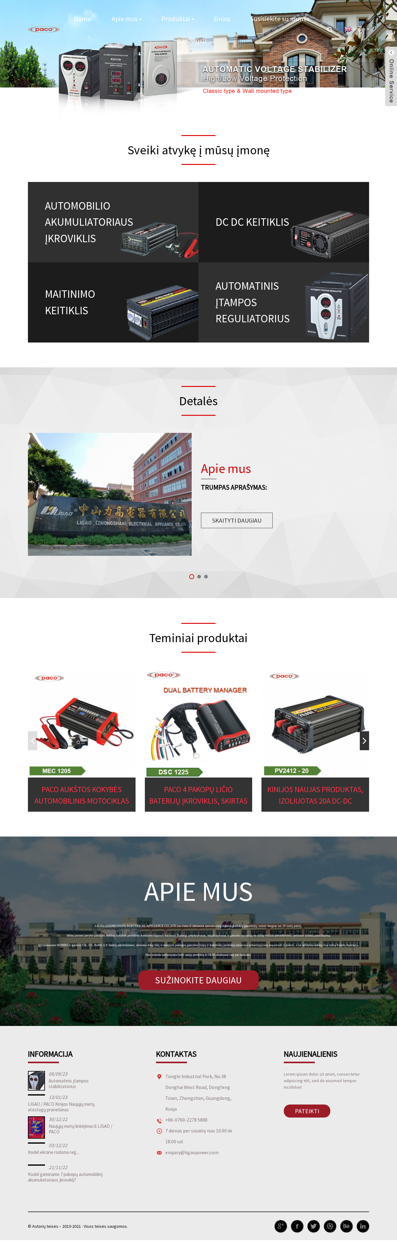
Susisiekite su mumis (280, 18)
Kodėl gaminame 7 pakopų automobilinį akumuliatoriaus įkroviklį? (65, 1177)
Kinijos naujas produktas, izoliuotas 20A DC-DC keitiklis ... (315, 795)
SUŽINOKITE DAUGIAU (198, 980)
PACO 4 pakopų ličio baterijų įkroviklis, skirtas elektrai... (198, 795)
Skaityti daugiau (236, 520)
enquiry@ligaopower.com (192, 1152)
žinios (222, 18)
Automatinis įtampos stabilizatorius (69, 1083)
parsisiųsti (191, 40)
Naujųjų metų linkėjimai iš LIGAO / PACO (80, 1129)
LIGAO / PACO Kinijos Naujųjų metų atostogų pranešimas (61, 1107)
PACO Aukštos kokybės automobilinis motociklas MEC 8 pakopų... (81, 795)
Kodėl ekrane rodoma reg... (53, 1152)
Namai (83, 18)
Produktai (175, 18)
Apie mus (125, 18)
